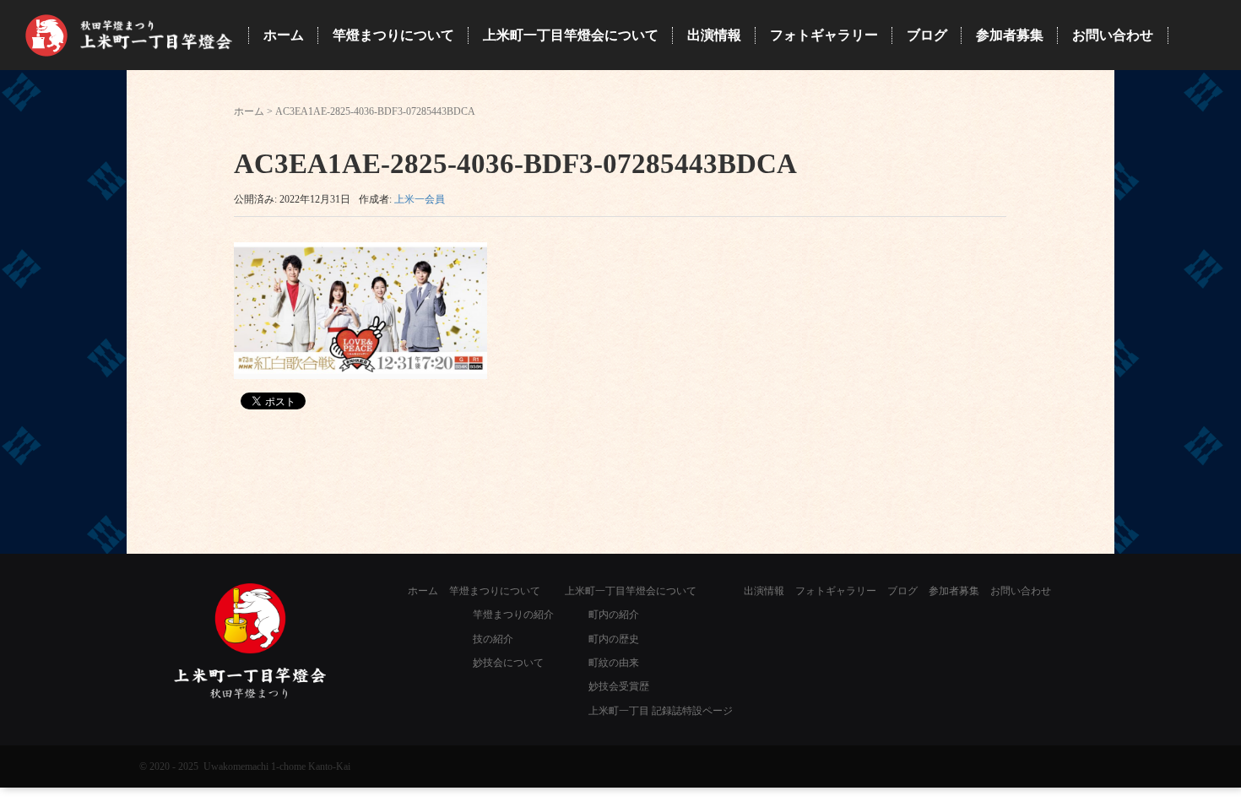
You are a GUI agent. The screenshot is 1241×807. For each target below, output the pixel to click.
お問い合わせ (1020, 591)
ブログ (902, 591)
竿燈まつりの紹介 (513, 614)
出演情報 (764, 591)
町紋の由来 (613, 663)
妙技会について (508, 663)
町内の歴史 (613, 639)
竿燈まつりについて (494, 591)
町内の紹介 (613, 614)
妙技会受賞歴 (618, 686)
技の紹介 (493, 639)
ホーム (249, 111)
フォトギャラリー (835, 591)
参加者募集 (954, 591)
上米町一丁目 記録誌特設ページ (660, 711)
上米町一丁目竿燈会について (630, 591)
